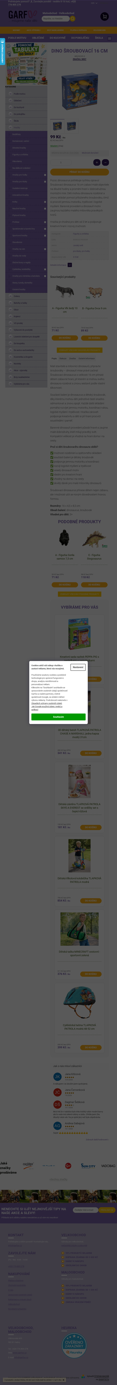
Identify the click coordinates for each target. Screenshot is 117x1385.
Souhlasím (58, 717)
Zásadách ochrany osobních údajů (46, 703)
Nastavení (78, 667)
